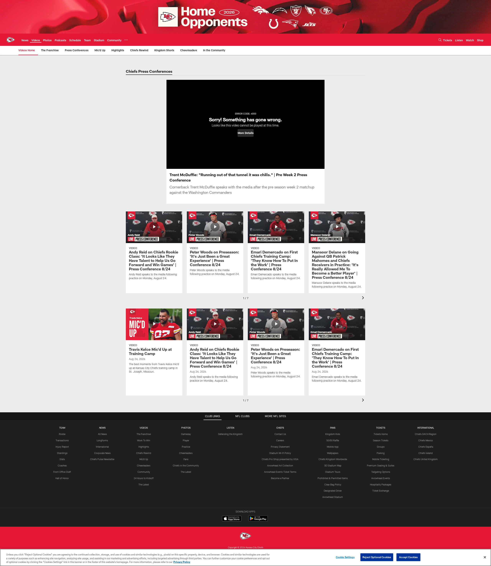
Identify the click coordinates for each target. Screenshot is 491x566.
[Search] (440, 39)
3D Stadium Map (332, 465)
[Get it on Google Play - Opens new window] (258, 520)
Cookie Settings (345, 557)
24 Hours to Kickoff (144, 478)
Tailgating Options (380, 471)
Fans (186, 459)
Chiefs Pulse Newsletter (102, 459)
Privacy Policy (181, 562)
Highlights (143, 446)
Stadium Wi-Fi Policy (280, 453)
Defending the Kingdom (230, 434)
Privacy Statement (280, 446)
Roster (62, 434)
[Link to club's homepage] (10, 39)
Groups (381, 446)
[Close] (485, 557)
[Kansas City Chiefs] (245, 536)
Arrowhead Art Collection (280, 465)
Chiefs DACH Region (425, 434)
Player (186, 440)
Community (144, 471)
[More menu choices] (126, 39)
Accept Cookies (408, 557)
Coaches (62, 465)
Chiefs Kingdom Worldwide (333, 459)
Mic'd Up (143, 459)
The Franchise (144, 434)
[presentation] (363, 298)
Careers (280, 440)
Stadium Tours (332, 471)
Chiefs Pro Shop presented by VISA (280, 459)
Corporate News (102, 453)
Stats (62, 459)
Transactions (62, 440)
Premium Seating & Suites (380, 465)
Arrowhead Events (380, 478)
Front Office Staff (62, 471)
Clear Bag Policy (332, 484)
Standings (62, 453)
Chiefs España (425, 446)
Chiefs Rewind (143, 453)
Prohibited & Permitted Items (333, 478)
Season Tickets (380, 440)
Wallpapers (332, 453)
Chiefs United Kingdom (426, 459)
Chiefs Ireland (426, 453)
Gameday (186, 434)
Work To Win (143, 440)
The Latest (143, 484)
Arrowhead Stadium (332, 497)
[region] (245, 557)
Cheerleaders (143, 465)
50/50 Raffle (332, 440)
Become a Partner (280, 478)
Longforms (102, 440)
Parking (381, 453)
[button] (246, 133)
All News (102, 434)
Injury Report (62, 446)
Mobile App (333, 446)
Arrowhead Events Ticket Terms (280, 471)
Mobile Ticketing (380, 459)
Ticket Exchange (380, 490)
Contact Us (280, 434)
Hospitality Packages (380, 484)
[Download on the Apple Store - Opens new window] (231, 519)
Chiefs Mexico (425, 440)
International (102, 446)
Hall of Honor (62, 478)
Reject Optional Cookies (376, 557)
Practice (186, 446)
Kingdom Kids (332, 434)
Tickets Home (381, 434)
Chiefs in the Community (186, 465)
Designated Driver (333, 490)
